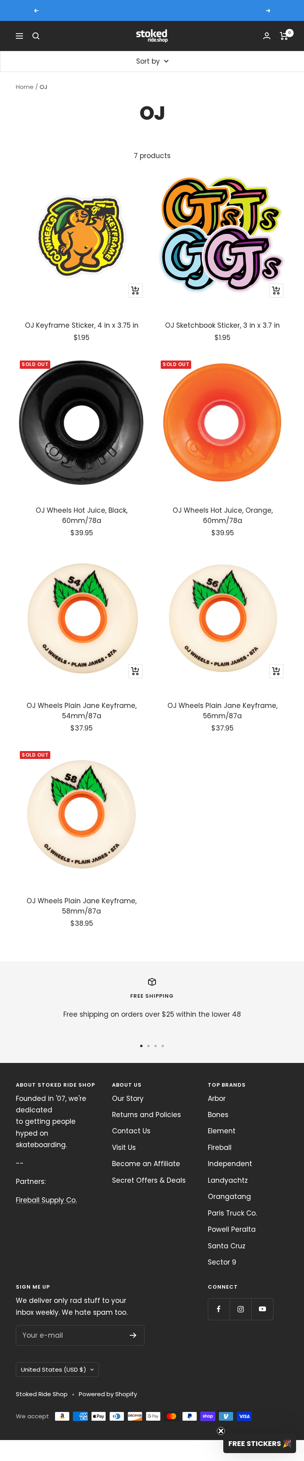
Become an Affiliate (146, 1163)
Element (222, 1131)
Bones (218, 1114)
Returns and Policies (146, 1114)
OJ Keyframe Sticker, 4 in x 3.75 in (82, 325)
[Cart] (284, 36)
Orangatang (229, 1196)
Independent (230, 1163)
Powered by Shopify (108, 1394)
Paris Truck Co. (232, 1213)
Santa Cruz (226, 1246)
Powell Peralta (232, 1229)
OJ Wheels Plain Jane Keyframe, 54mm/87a (82, 711)
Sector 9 (222, 1262)
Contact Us (131, 1131)
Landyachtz (228, 1180)
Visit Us (124, 1147)
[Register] (133, 1335)
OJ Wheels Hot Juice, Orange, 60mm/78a (223, 515)
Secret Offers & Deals (149, 1180)
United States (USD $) (53, 1369)
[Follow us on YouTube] (262, 1309)
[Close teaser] (221, 1431)
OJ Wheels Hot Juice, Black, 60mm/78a (81, 515)
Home (25, 87)
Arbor (217, 1098)
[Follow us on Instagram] (240, 1309)
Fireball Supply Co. (46, 1200)
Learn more (226, 10)
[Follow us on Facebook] (219, 1309)
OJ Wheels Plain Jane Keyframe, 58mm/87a (82, 906)
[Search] (36, 36)
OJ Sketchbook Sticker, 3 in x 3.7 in (222, 325)
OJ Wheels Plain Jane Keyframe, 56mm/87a (222, 711)
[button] (259, 1443)
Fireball (220, 1147)
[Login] (266, 35)
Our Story (128, 1098)
